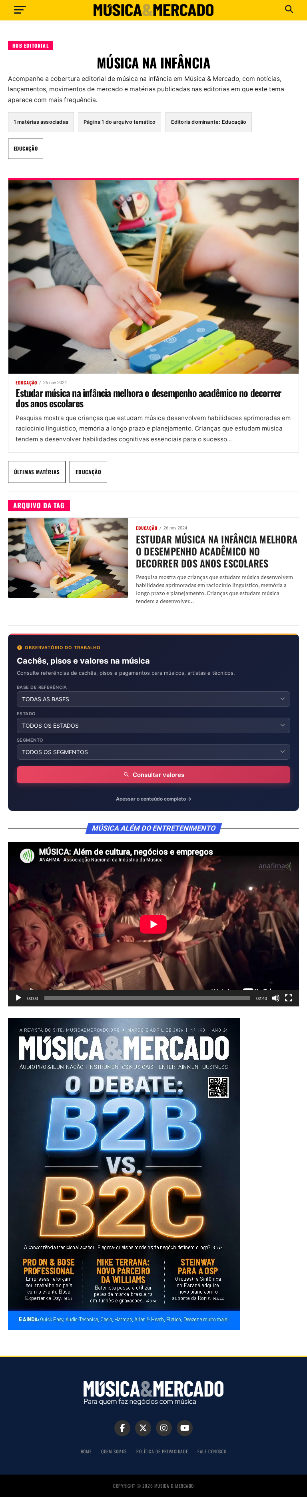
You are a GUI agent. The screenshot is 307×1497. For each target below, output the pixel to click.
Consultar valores (158, 775)
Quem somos (114, 1451)
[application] (153, 924)
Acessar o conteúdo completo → (153, 799)
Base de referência (42, 687)
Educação (26, 148)
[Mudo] (276, 998)
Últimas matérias (37, 472)
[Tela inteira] (289, 998)
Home (86, 1451)
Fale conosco (211, 1451)
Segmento (30, 740)
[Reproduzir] (18, 998)
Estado (26, 714)
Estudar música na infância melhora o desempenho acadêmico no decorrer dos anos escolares (148, 397)
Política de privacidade (162, 1451)
